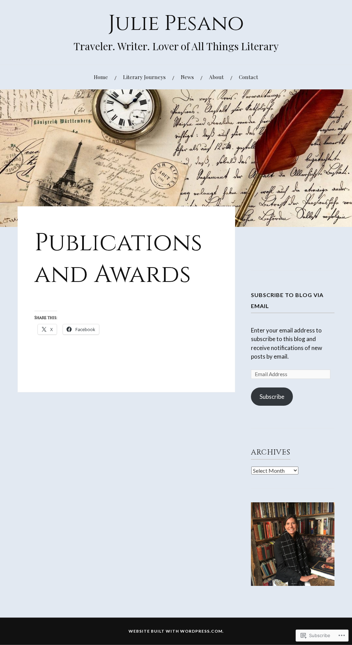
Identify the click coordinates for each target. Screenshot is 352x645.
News (187, 76)
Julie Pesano (176, 23)
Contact (248, 76)
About (216, 76)
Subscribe (272, 396)
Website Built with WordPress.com (175, 631)
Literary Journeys (144, 76)
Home (101, 76)
